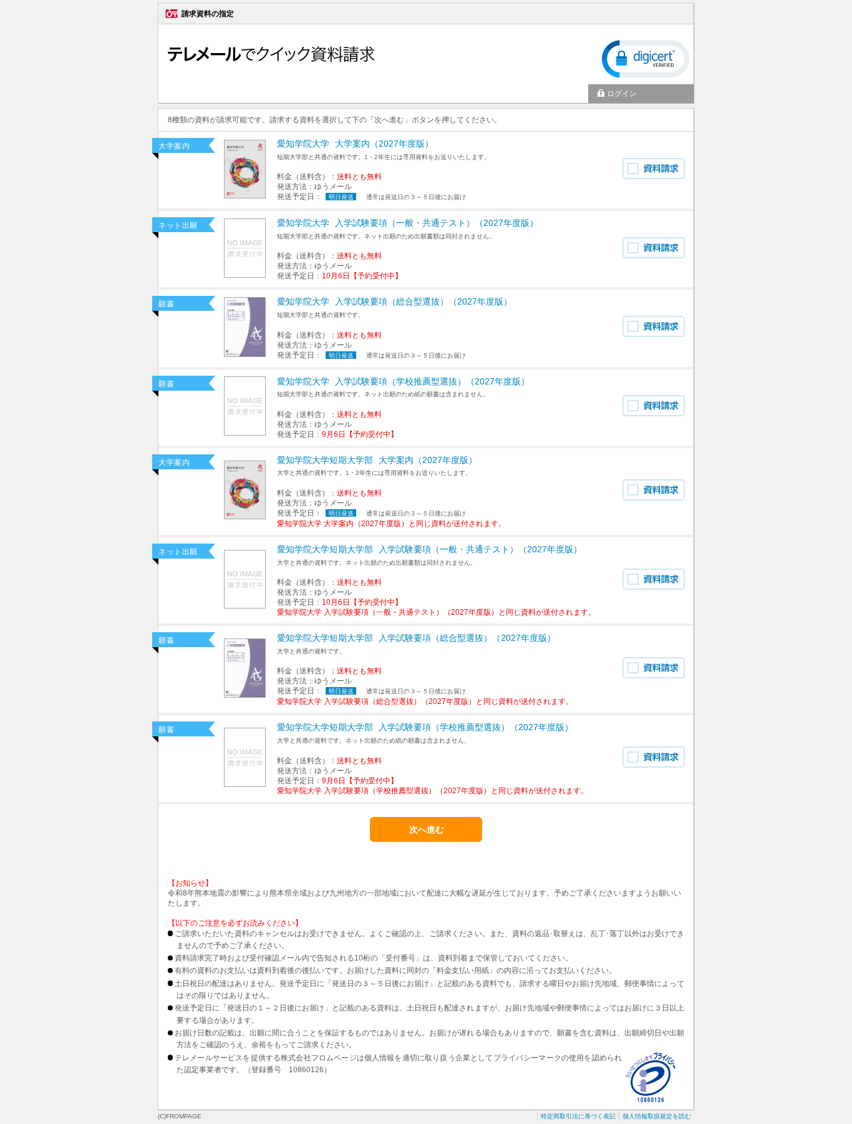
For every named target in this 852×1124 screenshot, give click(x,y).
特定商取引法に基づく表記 (578, 1116)
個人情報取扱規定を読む (656, 1116)
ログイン (622, 93)
